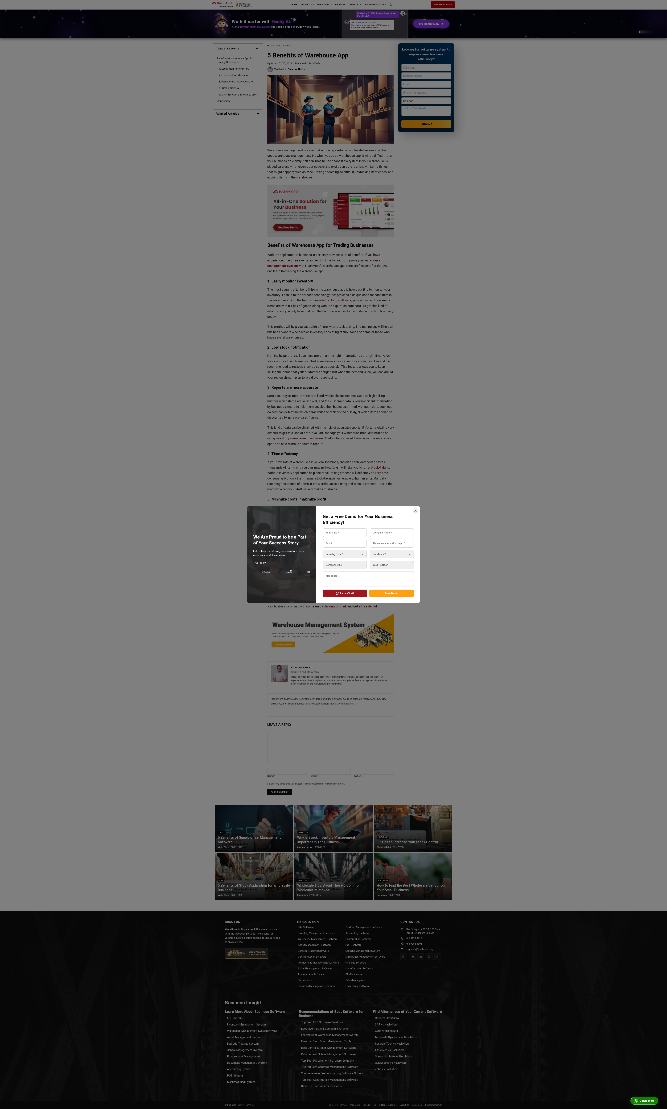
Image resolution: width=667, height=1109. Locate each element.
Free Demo (391, 593)
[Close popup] (415, 511)
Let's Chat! (347, 593)
